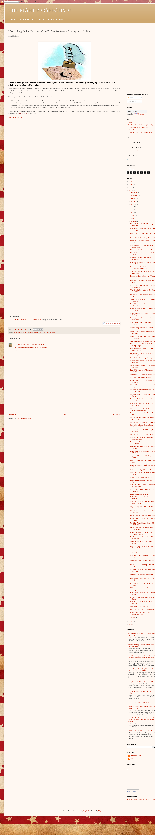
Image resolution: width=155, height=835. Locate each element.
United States (51, 332)
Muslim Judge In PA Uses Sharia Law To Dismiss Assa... (142, 246)
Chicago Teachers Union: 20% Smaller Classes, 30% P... (141, 328)
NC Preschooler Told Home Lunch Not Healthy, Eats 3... (142, 390)
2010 (130, 624)
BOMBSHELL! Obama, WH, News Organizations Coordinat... (141, 481)
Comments (132, 101)
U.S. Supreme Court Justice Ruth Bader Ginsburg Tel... (142, 584)
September (134, 201)
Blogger (100, 811)
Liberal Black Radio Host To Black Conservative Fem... (140, 613)
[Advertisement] (64, 397)
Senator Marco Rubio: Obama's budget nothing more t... (141, 426)
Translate (141, 114)
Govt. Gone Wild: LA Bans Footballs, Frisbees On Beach (141, 547)
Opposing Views (24, 113)
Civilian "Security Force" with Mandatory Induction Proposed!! (141, 645)
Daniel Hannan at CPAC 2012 (139, 494)
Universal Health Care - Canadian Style (140, 132)
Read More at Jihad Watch (15, 117)
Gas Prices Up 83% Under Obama (140, 377)
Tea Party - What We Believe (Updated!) (140, 125)
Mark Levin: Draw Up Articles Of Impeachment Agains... (140, 409)
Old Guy (133, 759)
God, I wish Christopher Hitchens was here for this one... (30, 347)
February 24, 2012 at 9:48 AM (35, 344)
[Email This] (34, 329)
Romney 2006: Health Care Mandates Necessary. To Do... (141, 533)
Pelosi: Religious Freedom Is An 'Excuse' (142, 515)
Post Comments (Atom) (24, 418)
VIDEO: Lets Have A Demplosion (138, 702)
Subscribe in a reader (133, 151)
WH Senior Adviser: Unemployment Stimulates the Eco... (141, 258)
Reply (15, 350)
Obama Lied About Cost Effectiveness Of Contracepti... (142, 337)
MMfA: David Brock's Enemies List (141, 477)
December (134, 193)
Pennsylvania (38, 332)
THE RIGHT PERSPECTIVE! (39, 10)
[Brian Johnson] (133, 789)
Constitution (26, 332)
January (133, 618)
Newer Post (12, 414)
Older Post (116, 414)
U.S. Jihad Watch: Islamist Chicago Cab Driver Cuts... (142, 524)
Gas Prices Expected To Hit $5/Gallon (141, 434)
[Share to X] (38, 329)
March (133, 218)
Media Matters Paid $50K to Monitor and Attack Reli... (142, 361)
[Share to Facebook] (40, 329)
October (133, 198)
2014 (130, 184)
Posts (131, 98)
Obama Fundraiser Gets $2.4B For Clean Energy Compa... (142, 345)
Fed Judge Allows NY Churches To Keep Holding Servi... (142, 319)
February (133, 221)
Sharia (45, 332)
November (134, 195)
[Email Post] (30, 329)
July (132, 207)
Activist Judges (18, 332)
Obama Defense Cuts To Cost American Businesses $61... (142, 332)
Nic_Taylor (86, 811)
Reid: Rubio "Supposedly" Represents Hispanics (141, 371)
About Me (131, 130)
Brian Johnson (130, 767)
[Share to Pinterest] (42, 329)
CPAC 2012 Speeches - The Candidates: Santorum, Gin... (142, 502)
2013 (130, 187)
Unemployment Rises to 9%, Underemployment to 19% (139, 267)
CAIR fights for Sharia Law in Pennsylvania (27, 319)
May (132, 213)
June (132, 210)
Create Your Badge (131, 791)
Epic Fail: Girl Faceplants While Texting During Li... (142, 309)
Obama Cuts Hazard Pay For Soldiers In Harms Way (142, 561)
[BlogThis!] (36, 329)
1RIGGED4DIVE (136, 756)
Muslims (32, 332)
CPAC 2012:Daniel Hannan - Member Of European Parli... (142, 485)
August (133, 204)
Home (64, 414)
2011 (130, 621)
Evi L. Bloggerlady (19, 344)
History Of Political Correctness (138, 127)
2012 (130, 190)
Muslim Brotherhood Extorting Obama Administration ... (141, 438)
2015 (130, 181)
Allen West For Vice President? (139, 606)
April (132, 216)
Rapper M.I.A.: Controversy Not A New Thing (142, 565)
